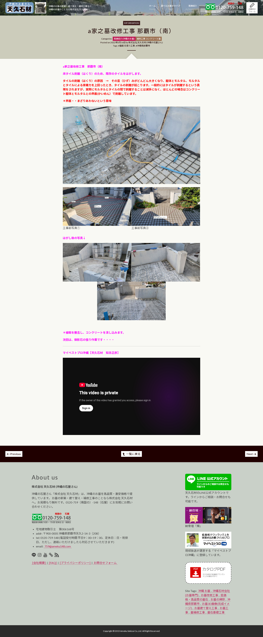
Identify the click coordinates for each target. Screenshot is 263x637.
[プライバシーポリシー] (75, 562)
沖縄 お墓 (204, 590)
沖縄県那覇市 (143, 45)
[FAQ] (53, 562)
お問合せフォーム (105, 562)
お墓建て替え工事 (205, 608)
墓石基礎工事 (216, 612)
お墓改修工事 (209, 595)
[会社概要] (39, 562)
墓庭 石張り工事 (127, 45)
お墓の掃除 (218, 599)
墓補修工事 (198, 612)
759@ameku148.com (58, 546)
